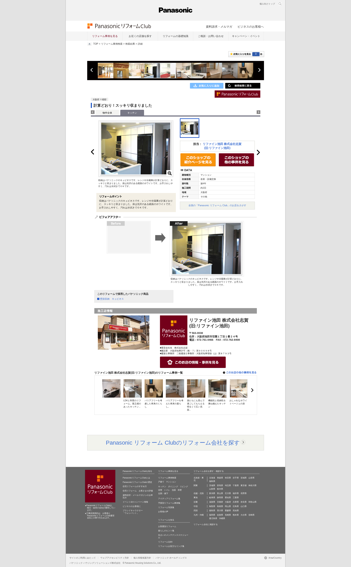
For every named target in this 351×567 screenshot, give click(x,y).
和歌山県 (252, 502)
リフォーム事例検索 (111, 44)
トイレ (167, 490)
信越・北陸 (199, 493)
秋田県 (228, 478)
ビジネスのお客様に (132, 506)
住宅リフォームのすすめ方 (135, 486)
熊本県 (236, 515)
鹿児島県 (213, 518)
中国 (196, 506)
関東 (196, 485)
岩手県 (236, 478)
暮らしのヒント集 (166, 530)
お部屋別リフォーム (167, 526)
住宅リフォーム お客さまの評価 (138, 491)
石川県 (228, 493)
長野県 (244, 493)
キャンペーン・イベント (246, 36)
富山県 (220, 493)
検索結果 (130, 44)
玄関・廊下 (163, 493)
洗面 (174, 490)
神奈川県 (252, 485)
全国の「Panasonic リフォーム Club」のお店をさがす (217, 205)
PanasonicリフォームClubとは (136, 478)
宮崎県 (251, 515)
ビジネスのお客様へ (250, 26)
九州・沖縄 (199, 515)
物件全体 (107, 112)
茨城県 (212, 485)
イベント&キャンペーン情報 (135, 502)
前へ (92, 70)
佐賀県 (220, 515)
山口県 (244, 506)
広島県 (236, 506)
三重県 (236, 497)
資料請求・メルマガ (219, 26)
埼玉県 (228, 485)
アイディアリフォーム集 (169, 498)
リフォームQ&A (165, 542)
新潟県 (212, 493)
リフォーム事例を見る (105, 36)
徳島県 (212, 510)
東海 (196, 497)
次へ (259, 70)
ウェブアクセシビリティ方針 (114, 557)
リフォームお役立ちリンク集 (171, 546)
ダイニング (173, 486)
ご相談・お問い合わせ (211, 36)
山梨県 (212, 489)
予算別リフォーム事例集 (169, 503)
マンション (171, 482)
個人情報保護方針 (142, 557)
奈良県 (244, 502)
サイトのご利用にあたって (82, 557)
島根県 (220, 506)
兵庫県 (236, 502)
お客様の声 (163, 511)
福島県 (212, 481)
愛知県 (228, 497)
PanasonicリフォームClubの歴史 (137, 482)
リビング (184, 486)
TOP (95, 44)
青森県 (220, 478)
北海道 (212, 478)
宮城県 (244, 478)
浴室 (160, 490)
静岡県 (220, 497)
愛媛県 (228, 510)
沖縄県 (222, 518)
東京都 (244, 485)
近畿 (196, 502)
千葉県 (236, 485)
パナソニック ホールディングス (171, 557)
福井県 (236, 493)
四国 (196, 510)
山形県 (251, 478)
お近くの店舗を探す (140, 36)
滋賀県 (212, 502)
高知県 (236, 510)
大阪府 (228, 502)
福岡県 (212, 515)
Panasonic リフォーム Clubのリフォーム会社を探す (173, 442)
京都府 (220, 502)
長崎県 (228, 515)
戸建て (161, 482)
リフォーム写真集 (166, 507)
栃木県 (220, 489)
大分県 (244, 515)
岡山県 (228, 506)
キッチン (162, 486)
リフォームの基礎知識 (175, 36)
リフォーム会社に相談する (206, 524)
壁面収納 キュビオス (112, 298)
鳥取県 (212, 506)
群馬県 (220, 485)
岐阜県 (212, 497)
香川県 (220, 510)
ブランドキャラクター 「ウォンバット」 (133, 511)
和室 (180, 490)
